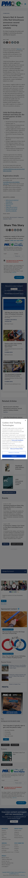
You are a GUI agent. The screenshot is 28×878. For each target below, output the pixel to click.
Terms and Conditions (17, 440)
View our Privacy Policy (16, 448)
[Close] (25, 420)
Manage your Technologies (14, 452)
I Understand (14, 456)
